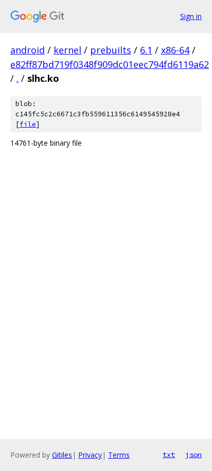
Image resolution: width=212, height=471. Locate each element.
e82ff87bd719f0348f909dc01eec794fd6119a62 (109, 64)
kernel (67, 50)
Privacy (90, 455)
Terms (119, 455)
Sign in (191, 16)
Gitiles (62, 455)
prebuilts (110, 50)
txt (169, 454)
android (27, 50)
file (28, 124)
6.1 (146, 50)
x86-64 (175, 50)
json (193, 454)
